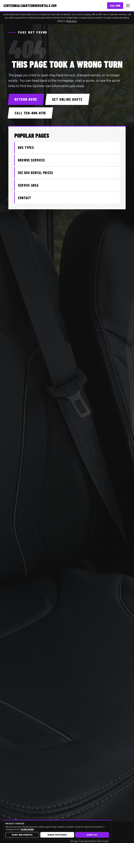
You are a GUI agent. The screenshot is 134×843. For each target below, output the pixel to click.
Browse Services (31, 160)
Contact (24, 198)
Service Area (28, 185)
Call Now (115, 5)
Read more (71, 20)
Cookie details (27, 829)
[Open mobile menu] (128, 6)
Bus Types (26, 147)
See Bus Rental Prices (35, 173)
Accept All (92, 834)
